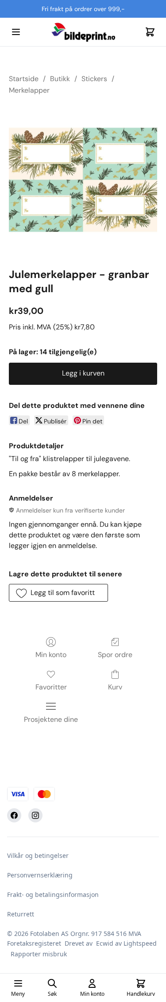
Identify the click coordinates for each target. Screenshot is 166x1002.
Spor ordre (115, 654)
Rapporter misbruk (39, 954)
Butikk (60, 78)
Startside (24, 78)
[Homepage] (83, 32)
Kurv (115, 687)
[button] (58, 593)
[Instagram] (35, 815)
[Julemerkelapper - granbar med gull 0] (83, 180)
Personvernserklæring (40, 875)
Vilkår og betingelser (38, 855)
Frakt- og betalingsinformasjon (53, 894)
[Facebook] (14, 815)
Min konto (50, 654)
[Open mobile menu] (16, 32)
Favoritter (51, 687)
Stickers (94, 78)
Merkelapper (29, 90)
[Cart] (150, 32)
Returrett (20, 914)
